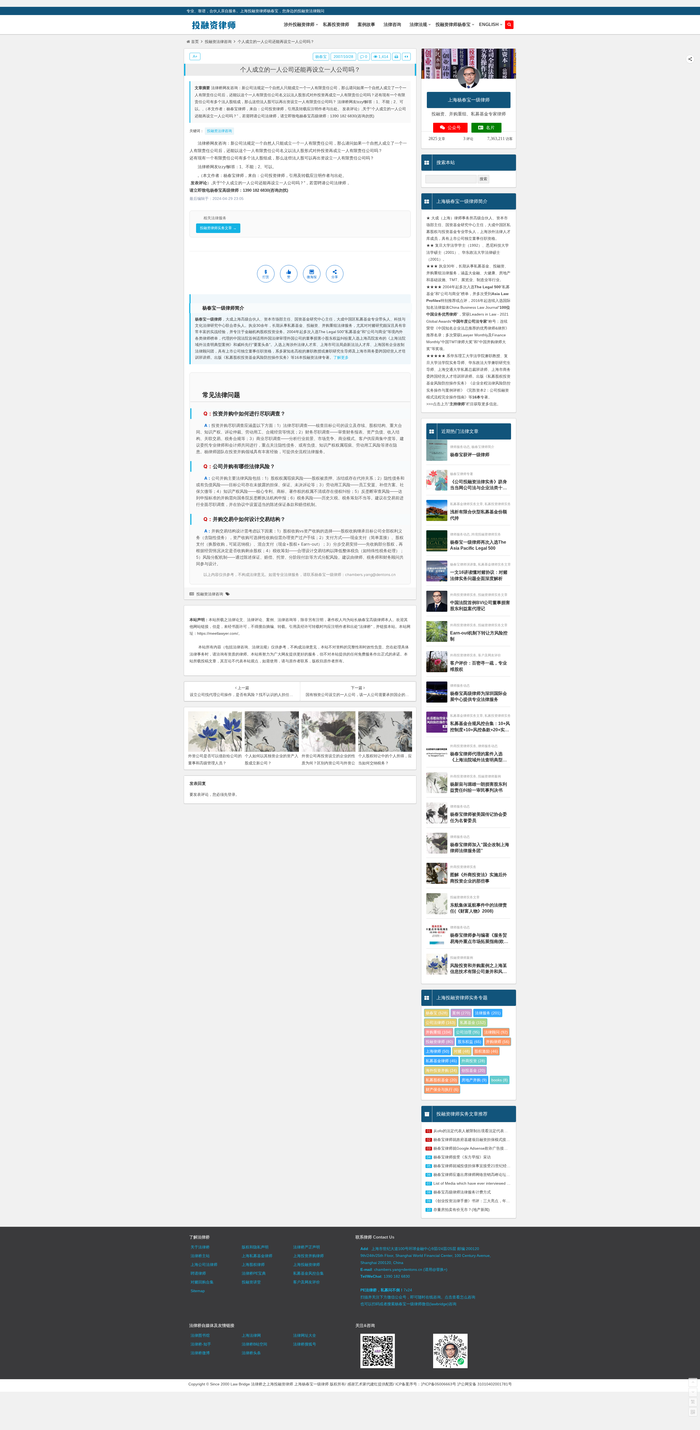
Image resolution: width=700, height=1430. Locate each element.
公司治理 (468, 1032)
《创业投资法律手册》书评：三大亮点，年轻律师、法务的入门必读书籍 (494, 1201)
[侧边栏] (406, 56)
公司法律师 (440, 1022)
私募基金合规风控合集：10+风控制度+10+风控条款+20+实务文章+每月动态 (480, 727)
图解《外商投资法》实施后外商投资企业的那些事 (478, 877)
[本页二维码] (693, 1412)
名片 (490, 127)
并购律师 (497, 1041)
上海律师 (437, 1051)
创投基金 (473, 1070)
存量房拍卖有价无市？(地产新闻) (461, 1209)
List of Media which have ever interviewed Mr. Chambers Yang (487, 1183)
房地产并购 (474, 1080)
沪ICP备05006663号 (438, 1384)
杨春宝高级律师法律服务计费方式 (462, 1192)
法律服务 (488, 1013)
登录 (231, 794)
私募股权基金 (441, 1080)
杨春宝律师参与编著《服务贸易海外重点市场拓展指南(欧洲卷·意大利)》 (479, 939)
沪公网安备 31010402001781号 (484, 1384)
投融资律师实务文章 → (218, 228)
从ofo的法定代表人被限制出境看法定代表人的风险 (476, 1131)
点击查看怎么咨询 (460, 1297)
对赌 (462, 1051)
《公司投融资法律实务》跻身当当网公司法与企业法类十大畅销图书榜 (478, 485)
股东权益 (469, 1041)
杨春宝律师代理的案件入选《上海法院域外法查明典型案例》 (478, 757)
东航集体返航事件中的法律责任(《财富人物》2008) (478, 908)
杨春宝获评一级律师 (469, 454)
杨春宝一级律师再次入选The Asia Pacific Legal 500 (478, 545)
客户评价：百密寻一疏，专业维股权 (478, 666)
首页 (195, 41)
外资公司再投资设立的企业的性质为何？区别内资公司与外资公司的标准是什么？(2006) (328, 763)
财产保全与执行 (442, 1089)
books (499, 1080)
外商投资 (473, 1061)
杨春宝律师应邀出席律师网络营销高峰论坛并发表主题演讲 (483, 1174)
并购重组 (438, 1032)
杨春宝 (321, 56)
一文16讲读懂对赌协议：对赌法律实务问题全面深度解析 (479, 575)
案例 (461, 1013)
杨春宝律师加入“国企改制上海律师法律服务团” (479, 847)
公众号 (454, 127)
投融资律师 (439, 1041)
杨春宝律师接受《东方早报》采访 (462, 1157)
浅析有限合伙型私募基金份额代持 (478, 514)
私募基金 (473, 1022)
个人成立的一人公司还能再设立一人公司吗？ (300, 69)
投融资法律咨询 (218, 41)
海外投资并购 (441, 1070)
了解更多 (341, 358)
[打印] (396, 56)
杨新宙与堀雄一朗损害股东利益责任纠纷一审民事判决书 (478, 787)
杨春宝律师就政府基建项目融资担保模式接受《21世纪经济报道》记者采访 (496, 1139)
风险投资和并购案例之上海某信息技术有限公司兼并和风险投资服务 (478, 969)
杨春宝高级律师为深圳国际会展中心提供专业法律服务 (478, 696)
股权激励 (486, 1051)
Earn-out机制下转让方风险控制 (479, 636)
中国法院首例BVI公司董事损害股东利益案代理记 (480, 605)
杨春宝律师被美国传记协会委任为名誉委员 (478, 817)
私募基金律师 (441, 1061)
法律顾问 (496, 1032)
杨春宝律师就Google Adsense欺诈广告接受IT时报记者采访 (483, 1148)
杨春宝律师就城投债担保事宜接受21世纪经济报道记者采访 (483, 1166)
